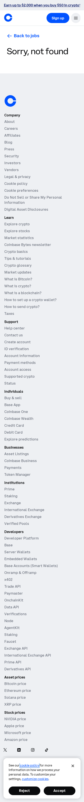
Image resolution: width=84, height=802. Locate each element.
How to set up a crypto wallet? (30, 300)
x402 (8, 579)
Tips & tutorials (17, 258)
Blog (8, 142)
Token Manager (17, 474)
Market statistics (19, 238)
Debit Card (13, 432)
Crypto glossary (18, 265)
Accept (59, 790)
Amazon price (16, 739)
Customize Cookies (35, 779)
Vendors (11, 170)
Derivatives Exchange (23, 517)
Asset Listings (16, 454)
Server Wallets (17, 552)
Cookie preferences (21, 190)
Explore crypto (17, 224)
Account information (22, 356)
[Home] (8, 17)
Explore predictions (21, 439)
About (9, 121)
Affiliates (12, 135)
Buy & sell (13, 398)
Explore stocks (17, 231)
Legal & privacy (17, 177)
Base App (12, 405)
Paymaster (13, 593)
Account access (17, 369)
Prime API (12, 662)
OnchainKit (13, 600)
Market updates (17, 272)
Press (9, 149)
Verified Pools (16, 523)
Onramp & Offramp (20, 572)
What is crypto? (17, 286)
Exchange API (16, 648)
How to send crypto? (21, 306)
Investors (12, 163)
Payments (13, 467)
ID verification (16, 349)
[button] (76, 18)
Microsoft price (17, 733)
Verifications (15, 614)
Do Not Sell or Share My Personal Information (33, 200)
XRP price (12, 704)
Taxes (9, 313)
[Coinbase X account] (5, 750)
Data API (11, 607)
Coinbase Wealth (18, 418)
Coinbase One (16, 411)
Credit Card (14, 425)
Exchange (12, 503)
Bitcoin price (15, 683)
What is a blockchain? (22, 293)
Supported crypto (19, 376)
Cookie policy (16, 183)
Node (8, 621)
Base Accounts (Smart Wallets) (31, 566)
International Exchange (24, 510)
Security (11, 156)
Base (8, 545)
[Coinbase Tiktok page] (46, 750)
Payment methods (20, 362)
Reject (24, 790)
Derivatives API (17, 669)
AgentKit (12, 628)
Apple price (14, 726)
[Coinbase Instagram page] (32, 750)
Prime (9, 489)
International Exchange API (27, 655)
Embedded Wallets (20, 559)
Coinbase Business (20, 461)
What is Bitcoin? (18, 279)
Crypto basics (16, 251)
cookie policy (29, 765)
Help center (14, 328)
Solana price (15, 697)
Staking (10, 496)
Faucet (10, 641)
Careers (11, 128)
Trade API (12, 586)
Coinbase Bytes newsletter (27, 245)
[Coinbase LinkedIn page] (19, 750)
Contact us (13, 335)
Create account (17, 342)
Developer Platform (21, 538)
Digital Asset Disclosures (26, 209)
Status (10, 383)
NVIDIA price (15, 719)
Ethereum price (17, 690)
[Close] (72, 765)
